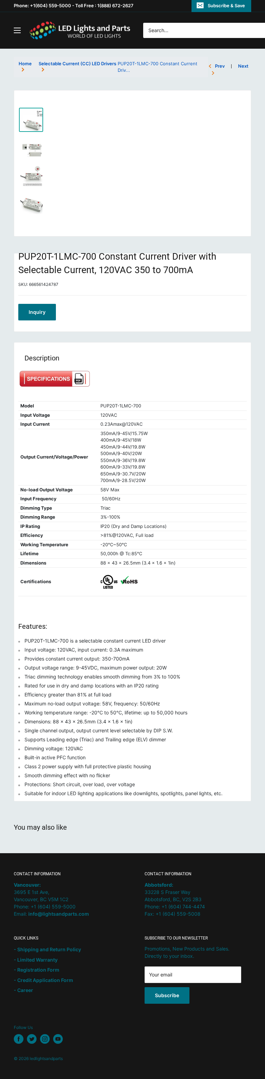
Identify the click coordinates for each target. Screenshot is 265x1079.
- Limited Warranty (36, 960)
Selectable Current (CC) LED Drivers (77, 63)
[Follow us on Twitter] (32, 1039)
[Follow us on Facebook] (18, 1039)
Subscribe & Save (226, 5)
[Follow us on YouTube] (58, 1039)
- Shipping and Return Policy (47, 949)
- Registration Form (36, 970)
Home (25, 63)
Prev (220, 66)
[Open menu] (17, 30)
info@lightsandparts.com (58, 914)
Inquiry (37, 312)
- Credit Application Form (43, 980)
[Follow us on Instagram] (45, 1039)
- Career (23, 990)
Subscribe (167, 995)
